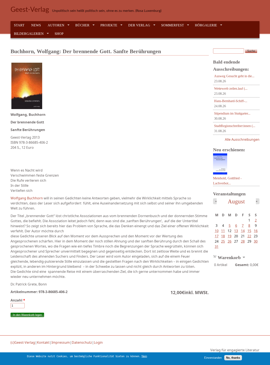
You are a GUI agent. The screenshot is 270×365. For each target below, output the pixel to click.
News (36, 25)
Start (19, 25)
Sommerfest (171, 25)
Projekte (107, 25)
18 (223, 236)
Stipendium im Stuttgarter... (232, 113)
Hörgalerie (204, 25)
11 (223, 230)
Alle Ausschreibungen (242, 139)
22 (249, 236)
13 (236, 230)
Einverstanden (213, 357)
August (236, 201)
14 (243, 230)
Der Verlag (137, 25)
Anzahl (18, 300)
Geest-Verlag (30, 9)
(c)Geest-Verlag (23, 342)
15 (249, 230)
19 (229, 236)
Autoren (54, 25)
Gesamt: (242, 264)
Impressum (60, 342)
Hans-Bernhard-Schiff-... (230, 101)
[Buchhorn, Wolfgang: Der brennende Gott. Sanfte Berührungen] (110, 86)
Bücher (80, 25)
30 (256, 241)
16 (256, 230)
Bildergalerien (27, 34)
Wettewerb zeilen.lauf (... (230, 88)
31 (217, 246)
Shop (59, 33)
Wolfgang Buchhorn (27, 198)
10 (217, 230)
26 (229, 241)
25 (223, 241)
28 (243, 241)
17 (217, 236)
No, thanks (233, 357)
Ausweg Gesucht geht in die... (234, 76)
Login (98, 342)
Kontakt (43, 342)
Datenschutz (82, 342)
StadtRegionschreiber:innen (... (234, 126)
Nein (144, 356)
